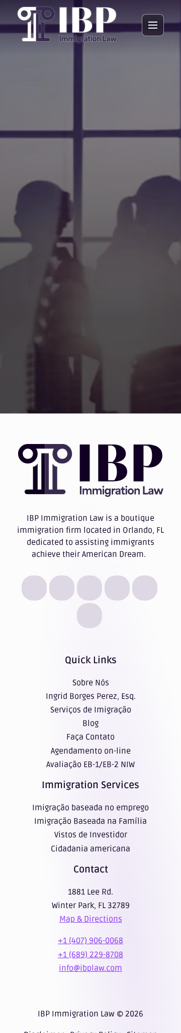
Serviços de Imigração (90, 710)
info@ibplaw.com (90, 968)
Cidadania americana (90, 849)
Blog (90, 723)
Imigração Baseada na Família (90, 821)
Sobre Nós (90, 683)
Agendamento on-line (91, 751)
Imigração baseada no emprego (90, 808)
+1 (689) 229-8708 (90, 955)
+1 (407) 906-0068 (90, 941)
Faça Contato (90, 737)
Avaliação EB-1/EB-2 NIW (90, 765)
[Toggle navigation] (153, 25)
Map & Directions (90, 919)
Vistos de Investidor (90, 835)
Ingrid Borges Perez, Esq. (91, 696)
